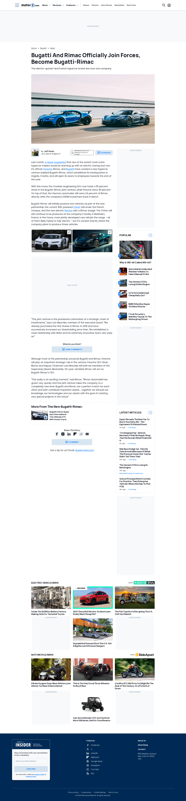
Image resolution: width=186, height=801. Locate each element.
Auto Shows (106, 5)
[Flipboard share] (75, 434)
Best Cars (131, 5)
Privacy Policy (39, 774)
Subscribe (31, 769)
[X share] (62, 434)
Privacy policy (73, 792)
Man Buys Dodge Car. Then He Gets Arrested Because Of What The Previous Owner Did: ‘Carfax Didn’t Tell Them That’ (135, 453)
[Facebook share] (56, 434)
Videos (86, 5)
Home (34, 48)
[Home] (30, 5)
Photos (95, 5)
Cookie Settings (100, 792)
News (45, 5)
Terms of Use (31, 776)
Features (70, 5)
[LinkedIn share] (68, 434)
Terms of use (113, 792)
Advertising (143, 745)
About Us (142, 740)
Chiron (76, 207)
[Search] (163, 5)
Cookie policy (86, 792)
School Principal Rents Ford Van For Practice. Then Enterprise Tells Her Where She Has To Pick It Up (134, 482)
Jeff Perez (49, 151)
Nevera (68, 210)
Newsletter (119, 5)
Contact (142, 749)
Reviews (57, 5)
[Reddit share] (81, 434)
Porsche (47, 169)
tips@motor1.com (84, 450)
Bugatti (43, 48)
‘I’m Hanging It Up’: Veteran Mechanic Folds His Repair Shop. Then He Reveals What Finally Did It (135, 436)
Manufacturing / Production (131, 473)
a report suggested (55, 162)
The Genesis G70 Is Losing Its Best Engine (133, 466)
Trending (132, 427)
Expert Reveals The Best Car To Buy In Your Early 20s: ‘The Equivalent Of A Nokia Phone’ (134, 422)
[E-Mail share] (87, 434)
